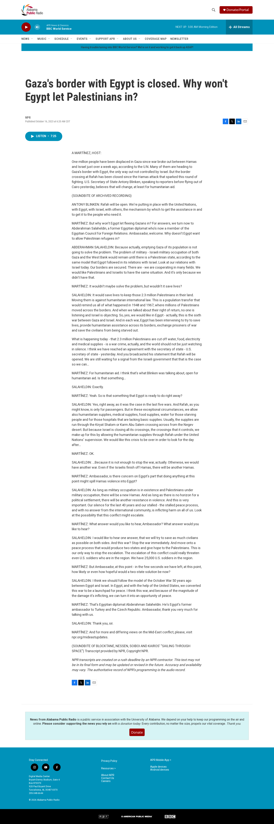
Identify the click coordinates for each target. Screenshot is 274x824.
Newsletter (179, 38)
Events (82, 38)
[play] (26, 27)
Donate (137, 732)
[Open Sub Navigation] (32, 38)
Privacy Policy (109, 761)
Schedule (61, 38)
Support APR (105, 38)
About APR (107, 775)
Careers (106, 781)
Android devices (159, 769)
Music (41, 38)
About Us (130, 38)
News (25, 38)
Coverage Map (156, 38)
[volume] (37, 27)
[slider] (43, 27)
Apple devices (158, 766)
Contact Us (107, 778)
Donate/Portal (237, 10)
